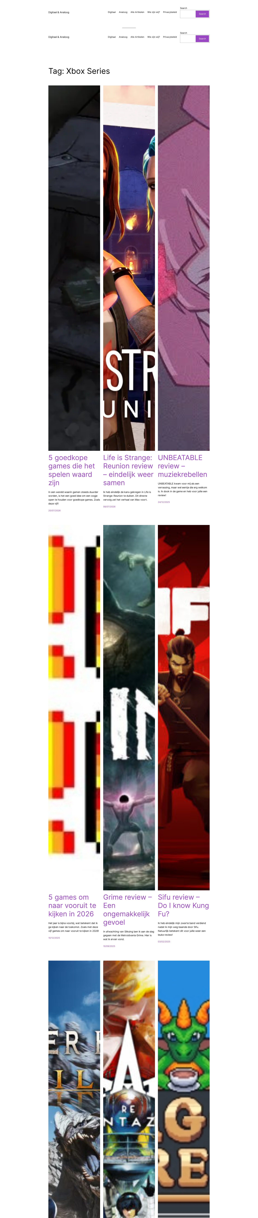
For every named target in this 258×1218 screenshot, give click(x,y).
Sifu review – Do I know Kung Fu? (183, 905)
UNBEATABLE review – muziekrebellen (182, 466)
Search (183, 8)
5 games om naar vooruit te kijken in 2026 (72, 905)
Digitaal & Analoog (58, 12)
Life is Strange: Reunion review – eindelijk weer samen (128, 470)
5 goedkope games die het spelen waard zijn (71, 470)
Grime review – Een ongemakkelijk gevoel (127, 909)
